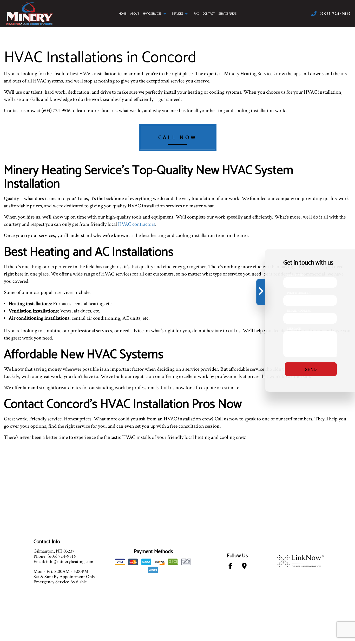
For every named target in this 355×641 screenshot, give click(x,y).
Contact (209, 13)
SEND (311, 369)
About (134, 13)
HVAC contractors (136, 224)
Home (122, 13)
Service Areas (227, 13)
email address (299, 311)
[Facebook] (230, 567)
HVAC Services (152, 13)
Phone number (299, 293)
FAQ (196, 13)
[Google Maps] (244, 567)
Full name (295, 275)
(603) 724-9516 (335, 13)
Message (294, 329)
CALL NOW (177, 137)
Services (177, 13)
